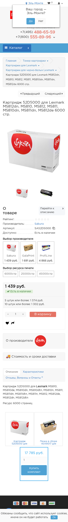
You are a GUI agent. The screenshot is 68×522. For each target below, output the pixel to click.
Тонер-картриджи (34, 61)
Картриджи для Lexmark (22, 66)
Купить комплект (34, 470)
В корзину (42, 314)
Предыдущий (30, 94)
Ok (54, 517)
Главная (11, 61)
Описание (12, 372)
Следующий (53, 94)
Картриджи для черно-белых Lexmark (30, 70)
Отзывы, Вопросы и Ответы (24, 377)
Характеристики (33, 372)
